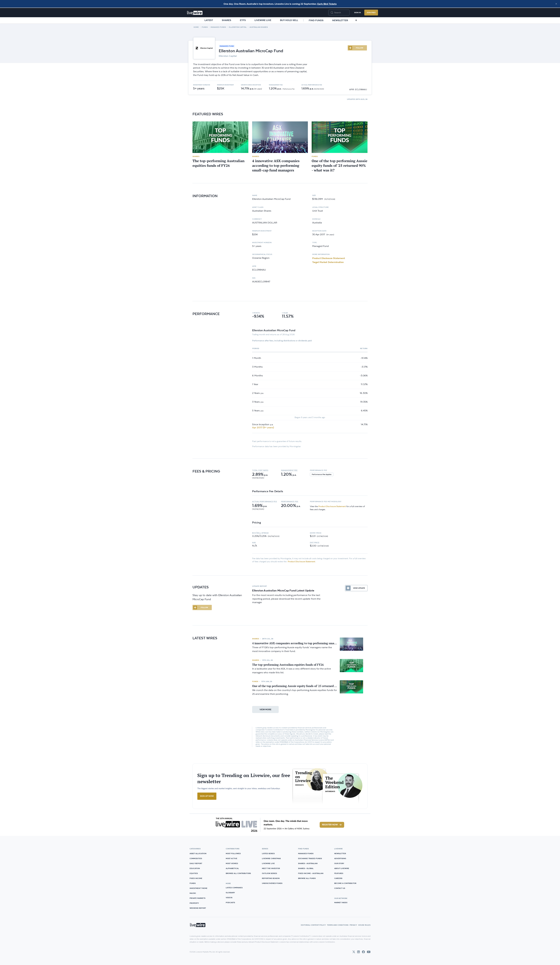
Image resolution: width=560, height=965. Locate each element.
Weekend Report (198, 908)
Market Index (340, 902)
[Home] (195, 12)
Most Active (231, 858)
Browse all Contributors (238, 873)
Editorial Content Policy (313, 925)
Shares (226, 20)
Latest (208, 20)
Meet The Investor (271, 868)
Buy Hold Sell (289, 20)
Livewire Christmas (271, 858)
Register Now (330, 825)
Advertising (340, 858)
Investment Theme (198, 888)
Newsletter (340, 20)
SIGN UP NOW (207, 796)
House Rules (364, 925)
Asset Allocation (198, 853)
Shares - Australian (307, 863)
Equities (194, 873)
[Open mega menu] (356, 20)
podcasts (230, 902)
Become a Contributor (345, 883)
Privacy (353, 925)
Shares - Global (306, 868)
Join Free (371, 12)
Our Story (339, 863)
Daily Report (196, 863)
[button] (266, 470)
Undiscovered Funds (272, 883)
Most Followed (233, 853)
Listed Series (268, 853)
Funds (205, 27)
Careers (338, 878)
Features (338, 873)
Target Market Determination (328, 262)
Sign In (357, 12)
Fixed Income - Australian (310, 873)
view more (265, 709)
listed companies (234, 887)
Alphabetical (232, 868)
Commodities (196, 858)
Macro (193, 893)
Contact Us (339, 888)
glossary (230, 892)
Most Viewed (232, 863)
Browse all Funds (307, 878)
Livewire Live (262, 20)
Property (194, 903)
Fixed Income (196, 878)
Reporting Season (271, 878)
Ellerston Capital (238, 27)
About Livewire (341, 868)
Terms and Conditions (337, 925)
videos (229, 897)
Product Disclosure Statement (328, 258)
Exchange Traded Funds (310, 858)
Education (195, 868)
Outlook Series (269, 873)
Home (196, 27)
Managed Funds (218, 27)
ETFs (243, 20)
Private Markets (197, 898)
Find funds (316, 20)
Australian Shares (259, 27)
